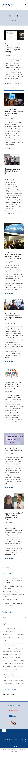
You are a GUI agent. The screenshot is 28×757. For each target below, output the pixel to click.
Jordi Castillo (13, 654)
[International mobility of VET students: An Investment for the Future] (14, 501)
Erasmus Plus (15, 637)
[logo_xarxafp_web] (7, 3)
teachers (20, 666)
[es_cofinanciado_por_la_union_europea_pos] (14, 716)
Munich (5, 663)
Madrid (4, 660)
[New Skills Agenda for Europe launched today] (14, 439)
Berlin (11, 631)
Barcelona (19, 628)
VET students (14, 672)
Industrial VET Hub (8, 651)
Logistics (5, 657)
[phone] (19, 746)
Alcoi (4, 628)
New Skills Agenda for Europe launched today (13, 449)
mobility (10, 660)
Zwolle (22, 683)
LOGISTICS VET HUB (14, 657)
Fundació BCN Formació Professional (13, 649)
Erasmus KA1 (20, 634)
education (5, 634)
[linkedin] (14, 746)
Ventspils (11, 669)
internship (5, 654)
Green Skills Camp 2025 (10, 600)
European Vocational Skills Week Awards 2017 (12, 171)
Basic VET (5, 631)
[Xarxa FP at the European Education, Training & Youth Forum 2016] (14, 304)
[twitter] (8, 746)
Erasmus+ (12, 634)
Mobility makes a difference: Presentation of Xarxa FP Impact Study (14, 112)
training (5, 669)
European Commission (9, 646)
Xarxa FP (5, 680)
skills (4, 666)
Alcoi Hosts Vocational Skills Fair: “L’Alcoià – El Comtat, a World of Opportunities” (12, 580)
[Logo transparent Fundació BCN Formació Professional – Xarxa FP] (13, 721)
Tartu (15, 666)
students (9, 666)
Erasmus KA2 (6, 637)
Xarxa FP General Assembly (16, 680)
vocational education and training (11, 677)
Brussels (17, 631)
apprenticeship (11, 628)
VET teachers (6, 675)
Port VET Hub (11, 663)
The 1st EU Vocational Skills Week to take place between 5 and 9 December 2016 (13, 385)
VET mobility (6, 672)
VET (16, 669)
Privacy (15, 751)
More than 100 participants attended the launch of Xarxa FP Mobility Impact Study (13, 255)
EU (21, 637)
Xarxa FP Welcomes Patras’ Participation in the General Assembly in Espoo (14, 594)
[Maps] (16, 746)
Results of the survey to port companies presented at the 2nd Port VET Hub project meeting (13, 48)
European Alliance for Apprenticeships (13, 643)
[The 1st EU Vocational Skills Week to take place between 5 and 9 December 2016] (14, 373)
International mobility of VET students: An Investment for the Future (13, 516)
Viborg (13, 675)
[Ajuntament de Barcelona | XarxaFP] (13, 710)
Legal (12, 751)
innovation (17, 651)
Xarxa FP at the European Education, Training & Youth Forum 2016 (13, 317)
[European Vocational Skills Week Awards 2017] (14, 159)
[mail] (11, 746)
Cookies (23, 749)
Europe (5, 640)
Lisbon (20, 654)
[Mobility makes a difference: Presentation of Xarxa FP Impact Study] (14, 99)
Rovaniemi (20, 663)
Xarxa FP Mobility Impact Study (11, 683)
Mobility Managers (19, 660)
